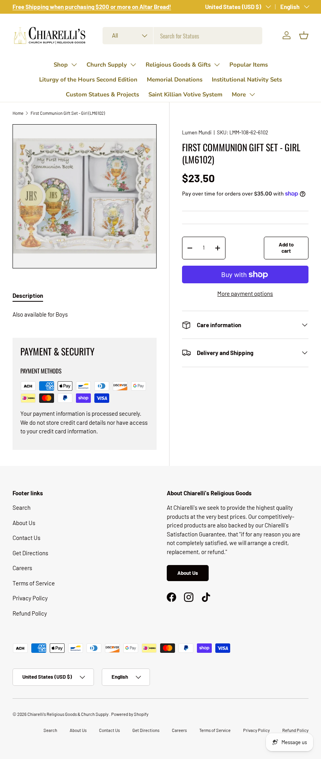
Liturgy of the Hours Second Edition (88, 79)
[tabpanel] (85, 314)
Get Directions (30, 552)
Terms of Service (34, 583)
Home (18, 113)
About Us (24, 522)
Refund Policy (30, 613)
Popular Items (248, 65)
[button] (303, 35)
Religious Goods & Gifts (178, 65)
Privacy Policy (30, 597)
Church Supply (107, 65)
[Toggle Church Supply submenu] (133, 64)
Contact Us (26, 537)
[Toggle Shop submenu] (74, 64)
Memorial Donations (174, 79)
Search (22, 507)
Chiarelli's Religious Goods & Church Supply (68, 714)
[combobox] (183, 35)
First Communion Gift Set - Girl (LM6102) (68, 113)
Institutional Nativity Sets (247, 79)
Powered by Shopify (129, 714)
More (239, 94)
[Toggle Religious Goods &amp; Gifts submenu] (217, 64)
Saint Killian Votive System (185, 94)
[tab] (28, 295)
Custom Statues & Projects (102, 94)
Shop (61, 65)
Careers (22, 567)
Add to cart (286, 247)
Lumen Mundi (196, 132)
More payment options (245, 293)
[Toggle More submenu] (252, 94)
